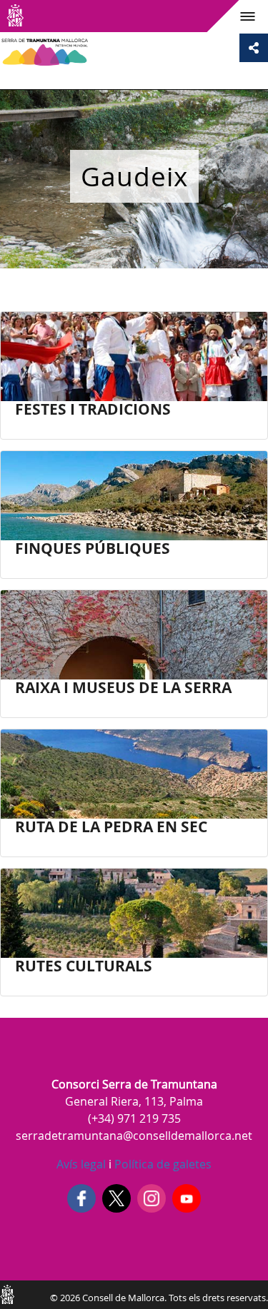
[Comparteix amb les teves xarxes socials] (253, 48)
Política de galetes (161, 1164)
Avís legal (81, 1164)
